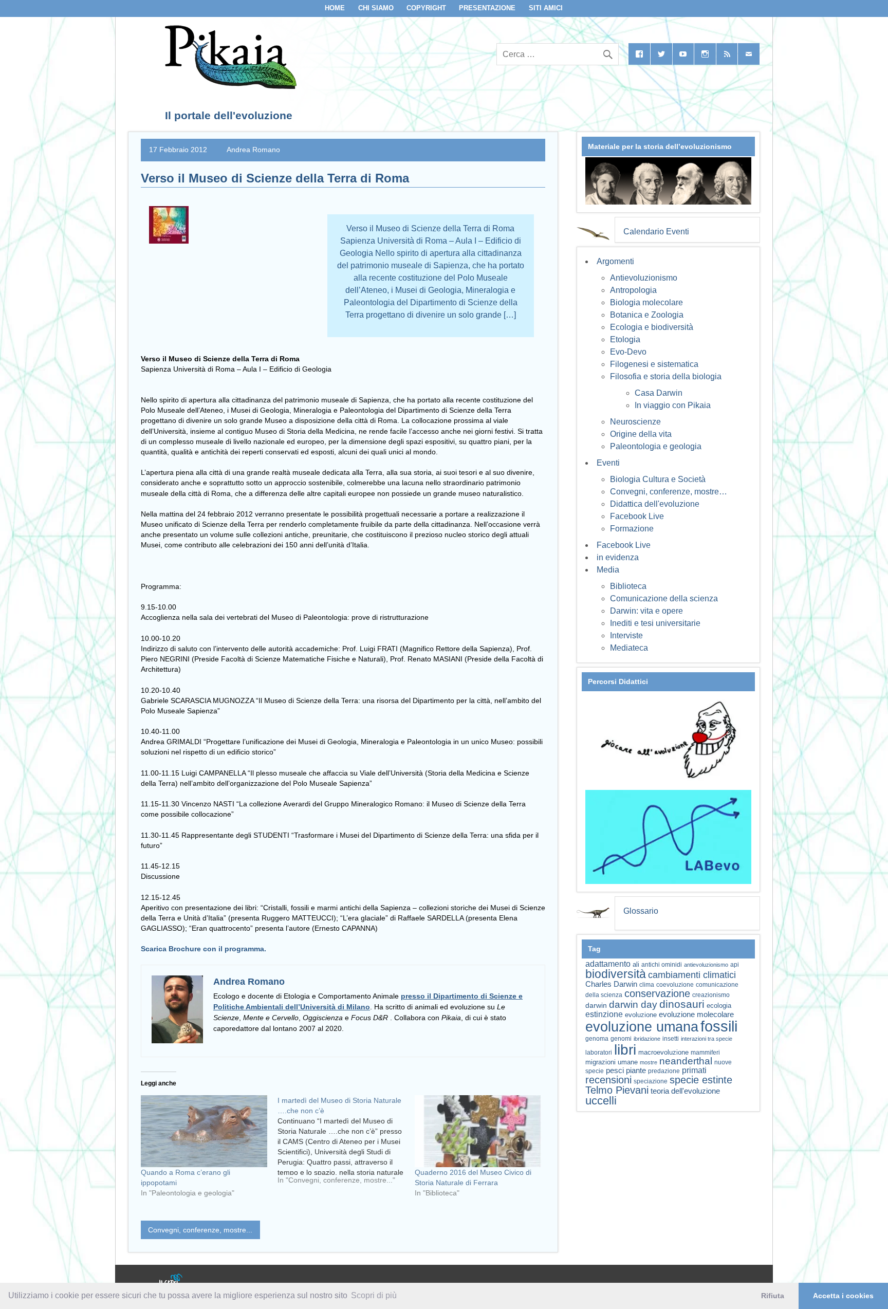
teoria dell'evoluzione (685, 1090)
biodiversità (615, 974)
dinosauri (682, 1004)
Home (335, 8)
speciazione (651, 1081)
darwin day (633, 1004)
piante (636, 1070)
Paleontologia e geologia (655, 446)
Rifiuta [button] (772, 1296)
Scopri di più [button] (374, 1295)
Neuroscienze (635, 421)
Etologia (625, 339)
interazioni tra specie (706, 1039)
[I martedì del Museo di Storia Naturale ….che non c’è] (346, 1144)
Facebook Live (637, 516)
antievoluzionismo (706, 965)
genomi (621, 1038)
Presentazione (487, 8)
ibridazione (647, 1039)
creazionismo (711, 994)
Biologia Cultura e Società (658, 479)
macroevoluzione (663, 1052)
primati (694, 1070)
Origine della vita (641, 434)
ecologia (719, 1005)
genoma (596, 1038)
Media (608, 569)
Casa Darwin (658, 393)
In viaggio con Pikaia (673, 405)
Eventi (608, 462)
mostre (648, 1062)
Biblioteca (628, 586)
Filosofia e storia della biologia (665, 376)
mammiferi (705, 1052)
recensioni (608, 1079)
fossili (718, 1026)
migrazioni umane (611, 1062)
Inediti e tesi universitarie (655, 623)
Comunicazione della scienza (664, 598)
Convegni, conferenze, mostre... (200, 1230)
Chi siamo (376, 8)
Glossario (640, 911)
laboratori (598, 1052)
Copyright (426, 8)
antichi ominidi (661, 964)
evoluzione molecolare (696, 1014)
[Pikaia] (229, 86)
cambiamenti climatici (692, 974)
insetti (670, 1038)
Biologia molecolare (646, 302)
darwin (596, 1005)
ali (636, 964)
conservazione (657, 993)
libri (625, 1049)
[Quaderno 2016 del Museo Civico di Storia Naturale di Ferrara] (478, 1131)
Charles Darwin (611, 984)
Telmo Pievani (617, 1090)
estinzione (604, 1014)
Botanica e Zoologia (646, 314)
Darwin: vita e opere (646, 610)
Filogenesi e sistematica (654, 364)
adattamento (608, 964)
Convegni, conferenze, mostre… (668, 491)
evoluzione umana (641, 1027)
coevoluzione (675, 984)
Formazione (632, 528)
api (734, 964)
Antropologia (633, 290)
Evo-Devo (628, 351)
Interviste (626, 635)
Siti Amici (546, 8)
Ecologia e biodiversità (651, 327)
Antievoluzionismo (643, 277)
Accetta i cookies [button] (843, 1296)
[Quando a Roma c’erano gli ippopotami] (204, 1131)
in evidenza (618, 557)
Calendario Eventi (656, 231)
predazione (664, 1070)
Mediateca (629, 647)
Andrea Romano (253, 149)
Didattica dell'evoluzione (654, 504)
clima (646, 984)
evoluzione (641, 1015)
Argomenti (615, 261)
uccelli (601, 1100)
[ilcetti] (171, 1280)
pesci (615, 1070)
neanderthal (685, 1061)
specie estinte (701, 1079)
